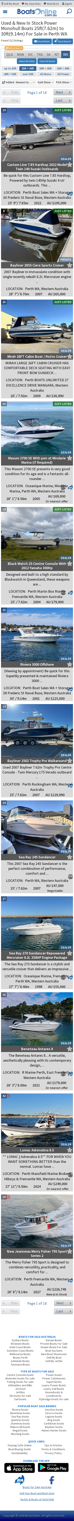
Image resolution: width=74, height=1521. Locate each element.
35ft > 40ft (63, 68)
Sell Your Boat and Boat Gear (37, 1493)
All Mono (45, 74)
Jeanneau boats (20, 1423)
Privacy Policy (53, 1453)
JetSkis (20, 1392)
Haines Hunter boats (54, 1430)
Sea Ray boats (20, 1416)
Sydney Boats (20, 1340)
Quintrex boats (20, 1420)
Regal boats (20, 1430)
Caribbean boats (54, 1423)
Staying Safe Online (20, 1445)
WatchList (53, 4)
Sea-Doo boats (54, 1409)
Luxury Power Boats (54, 1385)
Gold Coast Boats (20, 1347)
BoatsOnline (32, 1515)
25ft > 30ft (28, 68)
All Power (63, 74)
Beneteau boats (20, 1413)
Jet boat (20, 1389)
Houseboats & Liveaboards (54, 1394)
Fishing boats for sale (20, 1382)
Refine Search (14, 48)
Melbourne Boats (20, 1354)
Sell (11, 4)
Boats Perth (20, 1357)
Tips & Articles (53, 1445)
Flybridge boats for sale (54, 1399)
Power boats (54, 1375)
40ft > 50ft (10, 74)
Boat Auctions (53, 1350)
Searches (33, 4)
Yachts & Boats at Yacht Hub (37, 1499)
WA (65, 54)
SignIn (68, 4)
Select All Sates (27, 61)
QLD (9, 54)
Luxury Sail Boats (54, 1389)
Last (59, 100)
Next (59, 92)
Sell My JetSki (53, 1361)
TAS (40, 54)
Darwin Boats (54, 1340)
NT (56, 54)
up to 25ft (10, 68)
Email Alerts (43, 41)
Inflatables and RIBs (20, 1385)
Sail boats (20, 1399)
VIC (30, 54)
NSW (20, 54)
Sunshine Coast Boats (20, 1350)
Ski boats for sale (20, 1396)
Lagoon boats (53, 1416)
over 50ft (27, 74)
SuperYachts (54, 1382)
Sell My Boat (53, 1357)
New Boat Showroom (54, 1354)
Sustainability (19, 1453)
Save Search (64, 41)
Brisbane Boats (20, 1343)
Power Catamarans (54, 1378)
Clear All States (47, 61)
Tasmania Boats (20, 1364)
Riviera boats (20, 1409)
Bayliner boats (54, 1427)
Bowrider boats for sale (20, 1378)
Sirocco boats (53, 1413)
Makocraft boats (20, 1427)
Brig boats (53, 1420)
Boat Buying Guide (19, 1449)
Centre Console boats (20, 1375)
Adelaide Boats (20, 1361)
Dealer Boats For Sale (54, 1347)
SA (49, 54)
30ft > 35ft (45, 68)
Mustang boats (20, 1434)
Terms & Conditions (53, 1449)
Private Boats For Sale (54, 1343)
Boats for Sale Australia (37, 1487)
